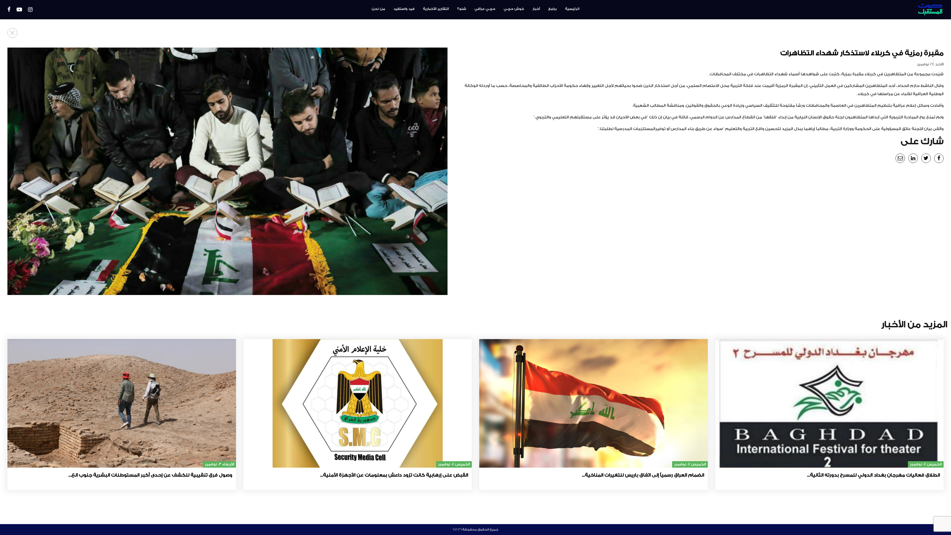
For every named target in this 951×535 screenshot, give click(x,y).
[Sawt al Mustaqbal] (869, 9)
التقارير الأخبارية (436, 9)
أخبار (536, 9)
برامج (552, 9)
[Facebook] (9, 10)
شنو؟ (461, 9)
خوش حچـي (514, 9)
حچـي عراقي (485, 9)
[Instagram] (30, 10)
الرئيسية (572, 9)
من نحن (378, 9)
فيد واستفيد (404, 9)
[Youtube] (19, 10)
